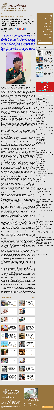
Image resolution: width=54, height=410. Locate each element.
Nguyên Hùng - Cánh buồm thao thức (44, 175)
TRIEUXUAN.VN (39, 179)
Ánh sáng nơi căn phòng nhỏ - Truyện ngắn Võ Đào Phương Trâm (44, 211)
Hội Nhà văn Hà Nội (40, 159)
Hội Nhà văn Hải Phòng (41, 161)
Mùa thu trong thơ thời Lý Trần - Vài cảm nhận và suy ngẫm (44, 189)
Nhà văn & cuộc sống (40, 167)
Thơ (51, 21)
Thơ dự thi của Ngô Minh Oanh (48, 66)
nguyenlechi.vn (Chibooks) (41, 177)
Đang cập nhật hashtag (41, 254)
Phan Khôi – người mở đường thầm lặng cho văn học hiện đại (44, 205)
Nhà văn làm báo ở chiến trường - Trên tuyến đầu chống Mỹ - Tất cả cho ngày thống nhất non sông (12, 368)
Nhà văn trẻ (49, 28)
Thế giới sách (49, 29)
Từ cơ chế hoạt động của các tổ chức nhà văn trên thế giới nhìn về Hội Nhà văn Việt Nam (12, 351)
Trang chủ (50, 15)
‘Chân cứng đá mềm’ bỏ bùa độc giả (48, 59)
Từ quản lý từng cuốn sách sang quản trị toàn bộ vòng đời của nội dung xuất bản (44, 233)
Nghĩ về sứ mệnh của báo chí (29, 319)
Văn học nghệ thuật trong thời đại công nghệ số (29, 302)
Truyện (50, 20)
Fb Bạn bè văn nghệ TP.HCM (42, 169)
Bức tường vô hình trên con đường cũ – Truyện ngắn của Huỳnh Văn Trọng (45, 236)
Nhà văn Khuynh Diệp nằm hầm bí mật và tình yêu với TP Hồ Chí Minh (44, 243)
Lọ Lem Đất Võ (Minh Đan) (41, 171)
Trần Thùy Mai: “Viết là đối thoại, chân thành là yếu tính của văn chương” (44, 198)
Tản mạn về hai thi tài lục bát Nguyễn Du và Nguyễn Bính (12, 302)
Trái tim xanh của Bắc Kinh (42, 226)
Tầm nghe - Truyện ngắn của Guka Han (44, 216)
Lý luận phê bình (48, 23)
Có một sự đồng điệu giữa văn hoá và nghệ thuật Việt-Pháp (30, 343)
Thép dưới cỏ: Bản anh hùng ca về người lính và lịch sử (43, 192)
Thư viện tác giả (48, 24)
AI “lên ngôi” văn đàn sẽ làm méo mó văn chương (12, 376)
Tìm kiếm (39, 40)
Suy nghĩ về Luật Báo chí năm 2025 (30, 310)
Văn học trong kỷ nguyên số (29, 351)
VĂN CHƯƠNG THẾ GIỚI (47, 31)
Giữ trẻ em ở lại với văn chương (29, 368)
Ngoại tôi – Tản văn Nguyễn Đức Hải (44, 224)
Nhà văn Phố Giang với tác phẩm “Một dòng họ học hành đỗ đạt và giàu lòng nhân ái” (30, 327)
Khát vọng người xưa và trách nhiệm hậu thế (12, 310)
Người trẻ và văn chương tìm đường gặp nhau (11, 360)
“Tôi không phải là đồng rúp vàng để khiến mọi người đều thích (48, 52)
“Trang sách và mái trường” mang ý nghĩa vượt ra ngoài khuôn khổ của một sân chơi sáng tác (12, 327)
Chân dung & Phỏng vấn (47, 26)
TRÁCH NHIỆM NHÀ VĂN (47, 34)
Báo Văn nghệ (39, 157)
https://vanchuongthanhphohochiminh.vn (31, 405)
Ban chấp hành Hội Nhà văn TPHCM (43, 152)
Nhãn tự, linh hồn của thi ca (42, 214)
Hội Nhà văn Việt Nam (40, 150)
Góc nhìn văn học (4, 13)
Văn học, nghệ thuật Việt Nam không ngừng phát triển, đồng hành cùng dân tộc (12, 343)
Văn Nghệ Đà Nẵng (40, 163)
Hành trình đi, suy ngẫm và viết (11, 335)
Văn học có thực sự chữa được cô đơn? (29, 360)
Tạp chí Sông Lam (40, 165)
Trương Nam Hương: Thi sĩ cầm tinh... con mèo (48, 73)
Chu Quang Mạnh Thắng (41, 181)
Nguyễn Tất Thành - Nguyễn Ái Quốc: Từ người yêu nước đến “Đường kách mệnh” (30, 335)
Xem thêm (33, 297)
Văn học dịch (49, 37)
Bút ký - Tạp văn (48, 18)
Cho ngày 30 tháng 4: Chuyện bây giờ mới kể (30, 376)
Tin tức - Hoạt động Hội (47, 16)
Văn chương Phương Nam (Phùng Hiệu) (44, 173)
